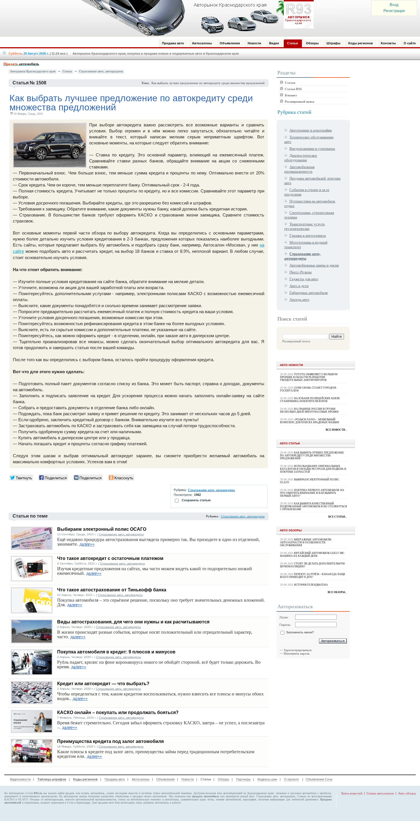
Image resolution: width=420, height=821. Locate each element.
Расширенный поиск (299, 101)
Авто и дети (299, 286)
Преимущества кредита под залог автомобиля (110, 741)
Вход (394, 5)
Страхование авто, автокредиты (101, 71)
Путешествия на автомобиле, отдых (310, 203)
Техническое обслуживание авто (309, 139)
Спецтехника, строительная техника (309, 214)
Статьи (67, 71)
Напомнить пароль (296, 653)
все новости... (336, 429)
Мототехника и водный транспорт (305, 244)
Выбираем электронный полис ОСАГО (101, 529)
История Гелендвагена (311, 584)
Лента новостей (351, 793)
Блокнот (291, 95)
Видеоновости (20, 779)
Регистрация (394, 11)
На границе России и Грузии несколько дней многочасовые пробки (309, 410)
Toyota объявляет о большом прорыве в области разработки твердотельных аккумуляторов (308, 377)
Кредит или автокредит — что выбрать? (103, 683)
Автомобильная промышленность (299, 169)
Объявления (165, 779)
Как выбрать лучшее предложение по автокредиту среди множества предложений (312, 455)
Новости (187, 779)
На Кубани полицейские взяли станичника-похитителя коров (310, 400)
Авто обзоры (407, 793)
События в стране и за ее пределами (306, 192)
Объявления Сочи (319, 779)
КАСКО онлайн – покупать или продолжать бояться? (118, 712)
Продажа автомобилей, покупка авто (312, 180)
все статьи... (337, 516)
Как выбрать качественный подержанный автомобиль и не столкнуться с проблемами (313, 506)
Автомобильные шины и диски (314, 265)
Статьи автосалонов (380, 793)
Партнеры (243, 779)
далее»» (87, 544)
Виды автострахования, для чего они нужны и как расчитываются (133, 621)
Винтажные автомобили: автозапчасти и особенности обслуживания (306, 542)
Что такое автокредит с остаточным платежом (110, 558)
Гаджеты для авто (303, 279)
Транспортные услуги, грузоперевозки (304, 226)
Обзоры (223, 779)
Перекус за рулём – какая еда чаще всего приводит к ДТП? (312, 576)
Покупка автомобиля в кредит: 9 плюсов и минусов (116, 651)
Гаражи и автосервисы (307, 235)
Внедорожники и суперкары (312, 148)
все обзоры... (337, 592)
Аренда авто (299, 299)
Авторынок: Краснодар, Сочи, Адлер (195, 18)
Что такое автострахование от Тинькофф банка (111, 589)
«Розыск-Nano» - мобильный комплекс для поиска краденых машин (309, 421)
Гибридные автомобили (308, 293)
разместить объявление (115, 796)
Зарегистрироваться (297, 650)
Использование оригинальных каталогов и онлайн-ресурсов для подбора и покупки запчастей (313, 469)
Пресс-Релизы (300, 272)
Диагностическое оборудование (300, 157)
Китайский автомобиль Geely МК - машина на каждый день (312, 554)
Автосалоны (140, 779)
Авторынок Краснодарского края (32, 71)
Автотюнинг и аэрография (310, 130)
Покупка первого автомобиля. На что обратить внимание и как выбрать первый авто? (312, 493)
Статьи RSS (293, 89)
